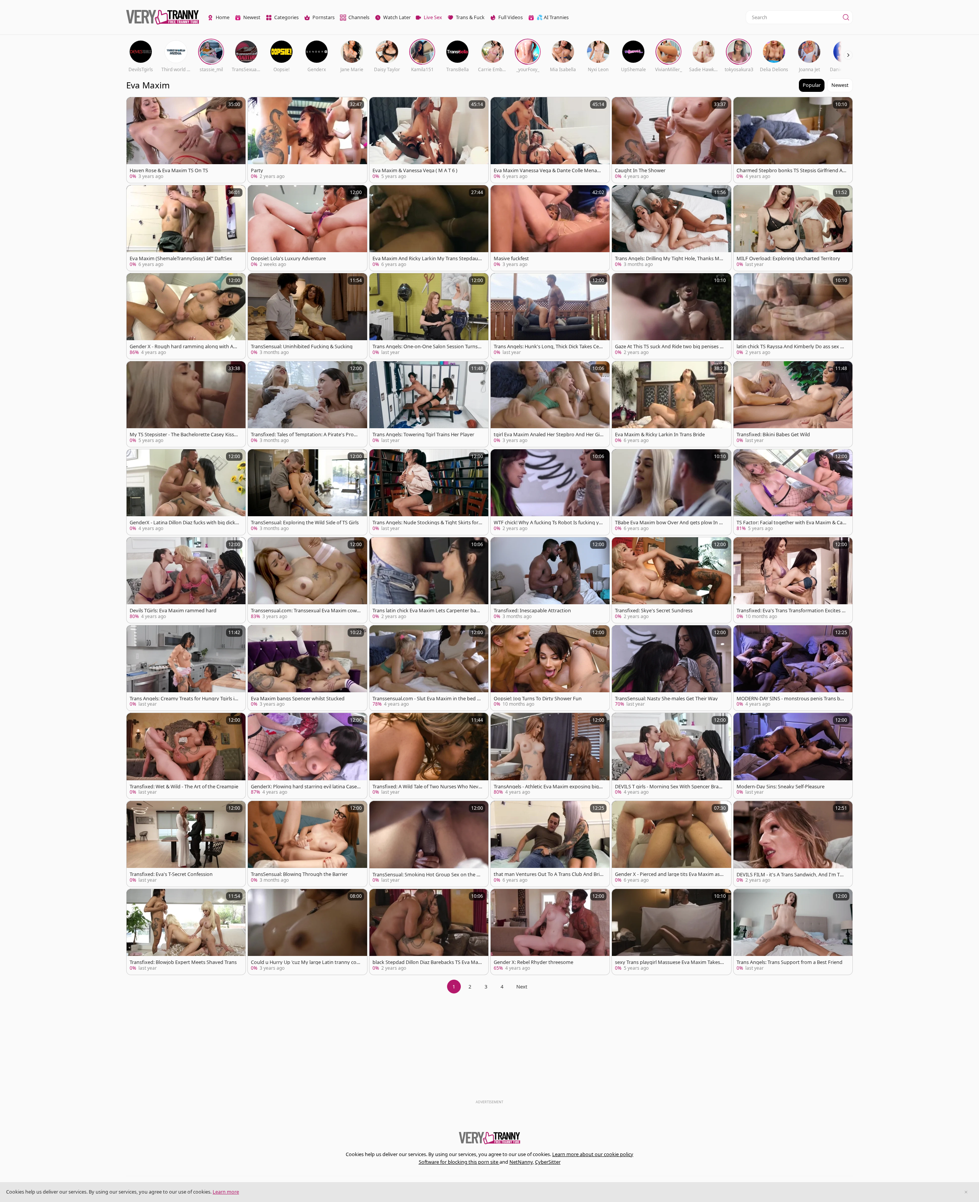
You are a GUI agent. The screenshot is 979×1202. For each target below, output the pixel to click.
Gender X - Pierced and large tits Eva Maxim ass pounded (668, 874)
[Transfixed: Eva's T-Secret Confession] (186, 844)
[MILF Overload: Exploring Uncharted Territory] (792, 228)
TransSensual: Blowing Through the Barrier (299, 874)
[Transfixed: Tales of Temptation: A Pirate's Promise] (307, 404)
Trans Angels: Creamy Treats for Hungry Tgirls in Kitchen (183, 698)
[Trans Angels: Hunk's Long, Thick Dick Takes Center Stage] (550, 316)
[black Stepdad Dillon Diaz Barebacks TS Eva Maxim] (428, 932)
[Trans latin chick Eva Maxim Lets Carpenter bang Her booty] (428, 580)
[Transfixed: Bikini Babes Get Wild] (792, 404)
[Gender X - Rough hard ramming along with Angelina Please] (186, 316)
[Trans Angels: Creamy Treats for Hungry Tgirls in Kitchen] (186, 668)
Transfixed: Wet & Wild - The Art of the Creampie (184, 786)
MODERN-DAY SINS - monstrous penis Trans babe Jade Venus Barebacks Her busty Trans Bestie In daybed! (791, 698)
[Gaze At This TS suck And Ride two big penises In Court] (671, 316)
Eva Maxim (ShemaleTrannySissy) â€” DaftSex (181, 258)
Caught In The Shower (640, 170)
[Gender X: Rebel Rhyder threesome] (550, 932)
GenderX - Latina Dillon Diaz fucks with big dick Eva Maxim (184, 522)
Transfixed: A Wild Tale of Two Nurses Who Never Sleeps (426, 786)
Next (521, 986)
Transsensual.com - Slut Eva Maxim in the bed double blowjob (426, 698)
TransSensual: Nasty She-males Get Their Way (666, 698)
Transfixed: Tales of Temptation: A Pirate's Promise (305, 434)
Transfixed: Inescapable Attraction (532, 610)
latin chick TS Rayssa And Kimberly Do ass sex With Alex (791, 346)
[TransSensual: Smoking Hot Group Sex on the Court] (428, 844)
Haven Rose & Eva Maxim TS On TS (169, 170)
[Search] (845, 17)
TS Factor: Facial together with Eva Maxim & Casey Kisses (791, 522)
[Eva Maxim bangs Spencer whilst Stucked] (307, 668)
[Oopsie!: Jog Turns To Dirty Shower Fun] (550, 668)
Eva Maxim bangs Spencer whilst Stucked (298, 698)
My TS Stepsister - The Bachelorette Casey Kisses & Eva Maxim (184, 434)
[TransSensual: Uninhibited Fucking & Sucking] (307, 316)
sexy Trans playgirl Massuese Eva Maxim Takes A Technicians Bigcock (669, 962)
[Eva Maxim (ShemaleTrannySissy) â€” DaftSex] (186, 228)
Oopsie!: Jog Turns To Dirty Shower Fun (538, 698)
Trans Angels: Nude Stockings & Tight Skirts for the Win (426, 522)
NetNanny (521, 1161)
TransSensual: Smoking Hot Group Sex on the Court (426, 874)
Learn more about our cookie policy (592, 1154)
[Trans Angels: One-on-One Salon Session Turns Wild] (428, 316)
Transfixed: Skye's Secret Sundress (654, 610)
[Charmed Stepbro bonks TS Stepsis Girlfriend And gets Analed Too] (792, 140)
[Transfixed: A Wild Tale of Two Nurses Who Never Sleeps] (428, 756)
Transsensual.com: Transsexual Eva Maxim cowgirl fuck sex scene (305, 610)
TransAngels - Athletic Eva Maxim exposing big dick (548, 786)
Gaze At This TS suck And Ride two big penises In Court (669, 346)
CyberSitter (548, 1161)
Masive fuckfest (511, 258)
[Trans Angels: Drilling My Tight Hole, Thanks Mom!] (671, 228)
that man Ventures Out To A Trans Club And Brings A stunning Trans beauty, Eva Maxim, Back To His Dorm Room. (548, 874)
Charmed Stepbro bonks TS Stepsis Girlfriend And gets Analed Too (791, 170)
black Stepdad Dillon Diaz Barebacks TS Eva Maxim (427, 962)
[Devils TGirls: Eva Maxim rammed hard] (186, 580)
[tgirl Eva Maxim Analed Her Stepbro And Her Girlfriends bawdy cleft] (550, 404)
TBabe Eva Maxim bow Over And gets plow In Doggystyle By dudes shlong (668, 522)
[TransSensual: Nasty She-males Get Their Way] (671, 668)
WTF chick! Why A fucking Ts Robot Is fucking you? (548, 522)
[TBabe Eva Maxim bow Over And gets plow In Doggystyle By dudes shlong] (671, 492)
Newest (840, 85)
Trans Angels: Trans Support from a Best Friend (789, 962)
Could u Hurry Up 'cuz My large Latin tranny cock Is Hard (305, 962)
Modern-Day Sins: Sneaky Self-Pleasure (781, 786)
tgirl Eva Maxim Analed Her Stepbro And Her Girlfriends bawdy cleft (548, 434)
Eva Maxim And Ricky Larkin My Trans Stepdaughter (426, 258)
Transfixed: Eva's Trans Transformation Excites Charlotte (791, 610)
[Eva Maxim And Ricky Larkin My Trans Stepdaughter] (428, 228)
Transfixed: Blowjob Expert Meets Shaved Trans (183, 962)
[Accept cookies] (966, 1192)
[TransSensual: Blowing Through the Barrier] (307, 844)
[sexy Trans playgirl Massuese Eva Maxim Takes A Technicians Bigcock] (671, 932)
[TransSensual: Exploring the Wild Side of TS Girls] (307, 492)
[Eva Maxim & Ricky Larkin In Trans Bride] (671, 404)
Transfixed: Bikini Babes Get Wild (773, 434)
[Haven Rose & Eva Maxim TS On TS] (186, 140)
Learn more (226, 1191)
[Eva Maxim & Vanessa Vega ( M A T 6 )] (428, 140)
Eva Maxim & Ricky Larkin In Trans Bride (660, 434)
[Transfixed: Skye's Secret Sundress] (671, 580)
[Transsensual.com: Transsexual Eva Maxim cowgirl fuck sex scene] (307, 580)
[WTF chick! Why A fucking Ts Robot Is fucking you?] (550, 492)
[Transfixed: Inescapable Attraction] (550, 580)
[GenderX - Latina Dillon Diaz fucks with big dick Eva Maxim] (186, 492)
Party (257, 170)
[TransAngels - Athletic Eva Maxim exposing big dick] (550, 756)
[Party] (307, 140)
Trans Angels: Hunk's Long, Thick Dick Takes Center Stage (548, 346)
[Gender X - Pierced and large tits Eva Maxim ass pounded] (671, 844)
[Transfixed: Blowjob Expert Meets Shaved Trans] (186, 932)
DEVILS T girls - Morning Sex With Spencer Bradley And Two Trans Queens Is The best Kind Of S (669, 786)
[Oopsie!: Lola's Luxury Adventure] (307, 228)
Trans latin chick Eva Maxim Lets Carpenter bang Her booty (427, 610)
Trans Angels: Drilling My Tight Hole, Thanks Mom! (668, 258)
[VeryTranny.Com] (162, 17)
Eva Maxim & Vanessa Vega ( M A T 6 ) (414, 170)
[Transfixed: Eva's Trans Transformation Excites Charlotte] (792, 580)
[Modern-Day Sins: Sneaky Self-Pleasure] (792, 756)
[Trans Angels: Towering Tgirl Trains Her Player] (428, 404)
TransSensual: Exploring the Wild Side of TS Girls (305, 522)
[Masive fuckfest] (550, 228)
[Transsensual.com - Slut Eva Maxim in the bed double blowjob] (428, 668)
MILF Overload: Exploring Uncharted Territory (788, 258)
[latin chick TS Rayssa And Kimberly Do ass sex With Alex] (792, 316)
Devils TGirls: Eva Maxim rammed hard (173, 610)
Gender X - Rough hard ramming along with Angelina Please (184, 346)
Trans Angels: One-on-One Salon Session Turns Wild (425, 346)
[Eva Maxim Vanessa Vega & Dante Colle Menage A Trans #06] (550, 140)
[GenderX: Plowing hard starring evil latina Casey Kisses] (307, 756)
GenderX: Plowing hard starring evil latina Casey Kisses (305, 786)
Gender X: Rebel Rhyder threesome (533, 962)
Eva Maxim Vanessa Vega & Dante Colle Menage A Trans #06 (548, 170)
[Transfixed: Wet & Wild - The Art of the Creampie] (186, 756)
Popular (812, 85)
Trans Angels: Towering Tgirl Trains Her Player (423, 434)
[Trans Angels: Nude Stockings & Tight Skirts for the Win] (428, 492)
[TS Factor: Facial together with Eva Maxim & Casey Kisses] (792, 492)
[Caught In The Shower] (671, 140)
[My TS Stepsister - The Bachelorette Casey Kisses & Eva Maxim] (186, 404)
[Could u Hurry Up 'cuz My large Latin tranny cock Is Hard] (307, 932)
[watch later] (136, 106)
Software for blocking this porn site (459, 1161)
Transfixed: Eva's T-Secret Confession (171, 874)
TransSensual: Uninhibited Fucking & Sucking (302, 346)
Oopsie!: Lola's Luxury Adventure (288, 258)
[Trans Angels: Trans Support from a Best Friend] (792, 932)
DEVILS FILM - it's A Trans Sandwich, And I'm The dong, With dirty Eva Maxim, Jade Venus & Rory (791, 874)
